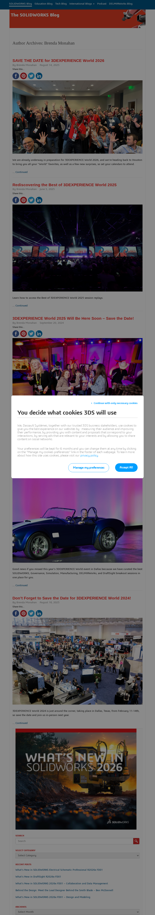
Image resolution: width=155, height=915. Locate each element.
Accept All (126, 467)
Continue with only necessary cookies (116, 403)
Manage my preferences (88, 467)
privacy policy (89, 455)
